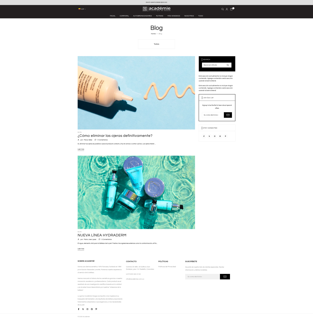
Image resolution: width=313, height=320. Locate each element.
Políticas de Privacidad (167, 267)
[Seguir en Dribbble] (220, 136)
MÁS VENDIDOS (174, 16)
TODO (200, 16)
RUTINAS (159, 16)
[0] (231, 9)
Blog (80, 132)
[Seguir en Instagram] (215, 136)
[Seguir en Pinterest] (225, 136)
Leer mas (81, 149)
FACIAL (112, 16)
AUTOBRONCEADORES (142, 16)
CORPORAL (124, 16)
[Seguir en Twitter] (209, 136)
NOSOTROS (189, 16)
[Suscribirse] (228, 115)
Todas (156, 44)
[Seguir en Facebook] (204, 136)
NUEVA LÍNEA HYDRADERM (102, 235)
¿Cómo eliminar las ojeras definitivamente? (115, 136)
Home (153, 34)
